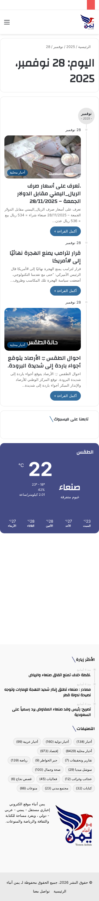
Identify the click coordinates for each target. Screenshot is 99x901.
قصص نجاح (21, 779)
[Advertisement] (49, 586)
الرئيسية (85, 46)
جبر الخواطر (46, 760)
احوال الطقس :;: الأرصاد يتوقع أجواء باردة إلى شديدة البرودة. (44, 362)
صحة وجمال (48, 769)
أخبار (84, 741)
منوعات (28, 788)
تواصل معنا (41, 891)
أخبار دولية (57, 741)
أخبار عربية (27, 741)
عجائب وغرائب (78, 779)
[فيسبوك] (59, 859)
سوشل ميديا (80, 769)
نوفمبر (58, 46)
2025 (70, 46)
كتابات (84, 788)
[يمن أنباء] (87, 22)
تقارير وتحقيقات (78, 760)
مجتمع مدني (56, 788)
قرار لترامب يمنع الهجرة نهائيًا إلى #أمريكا (45, 257)
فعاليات (48, 779)
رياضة (19, 760)
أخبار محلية (79, 751)
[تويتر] (53, 859)
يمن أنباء (13, 882)
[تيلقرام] (46, 859)
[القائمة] (7, 24)
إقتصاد (49, 751)
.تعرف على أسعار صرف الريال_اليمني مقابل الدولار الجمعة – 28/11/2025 (49, 193)
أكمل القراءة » (65, 231)
